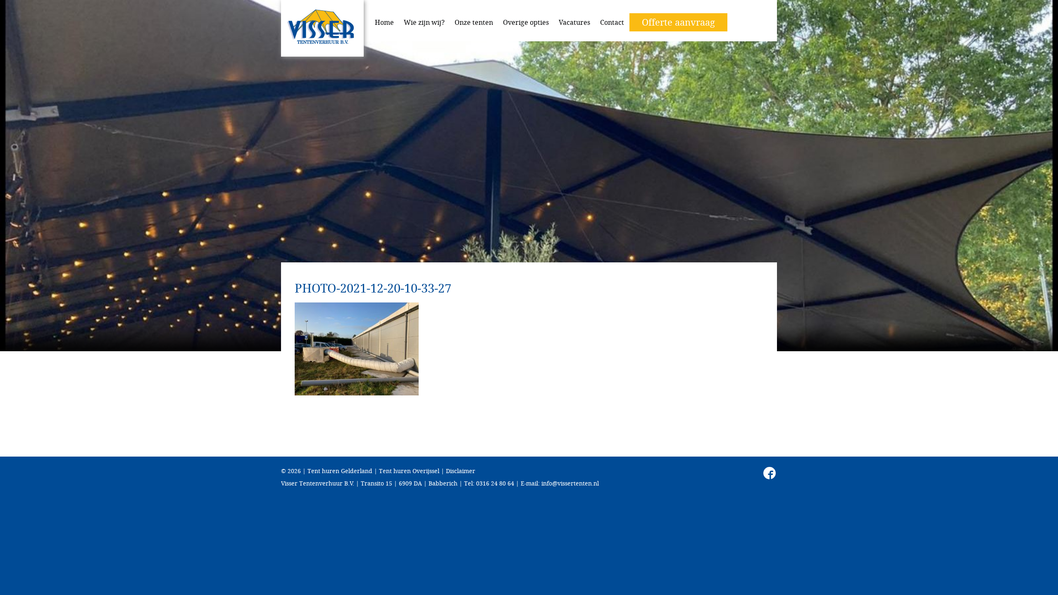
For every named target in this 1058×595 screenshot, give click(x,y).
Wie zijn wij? (424, 22)
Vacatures (574, 22)
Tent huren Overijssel (409, 471)
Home (384, 22)
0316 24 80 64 (495, 483)
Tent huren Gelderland (339, 471)
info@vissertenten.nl (570, 483)
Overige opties (526, 22)
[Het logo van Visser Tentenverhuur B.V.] (322, 28)
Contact (612, 22)
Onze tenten (474, 22)
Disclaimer (460, 471)
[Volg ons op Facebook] (769, 473)
